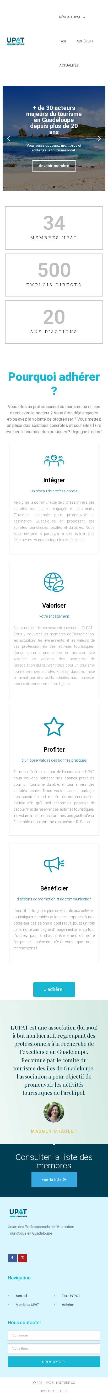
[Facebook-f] (12, 1258)
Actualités (69, 65)
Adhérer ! (85, 41)
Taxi (62, 41)
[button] (8, 138)
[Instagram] (22, 1258)
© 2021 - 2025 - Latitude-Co (54, 1383)
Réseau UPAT (69, 17)
